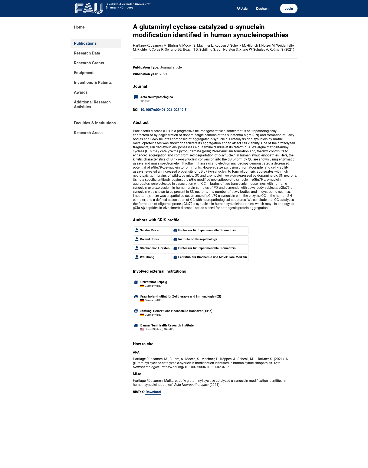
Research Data (87, 53)
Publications (85, 43)
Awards (81, 92)
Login (289, 9)
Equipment (83, 72)
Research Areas (88, 132)
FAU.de (242, 9)
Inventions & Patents (93, 82)
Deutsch (262, 9)
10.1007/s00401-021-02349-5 (163, 110)
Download (153, 392)
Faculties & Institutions (95, 123)
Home (79, 27)
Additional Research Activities (92, 104)
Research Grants (89, 63)
